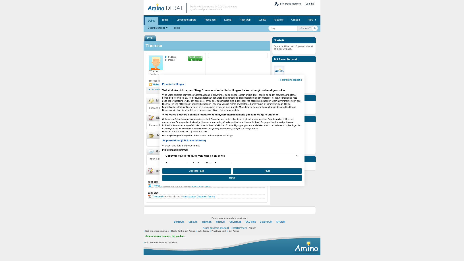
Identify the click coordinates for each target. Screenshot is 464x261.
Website (157, 84)
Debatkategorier (156, 28)
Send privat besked (195, 58)
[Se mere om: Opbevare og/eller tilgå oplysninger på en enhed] (297, 156)
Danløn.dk (179, 222)
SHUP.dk (280, 222)
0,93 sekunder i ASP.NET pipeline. (161, 242)
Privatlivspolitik (219, 231)
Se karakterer (158, 89)
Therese (157, 185)
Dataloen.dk (266, 222)
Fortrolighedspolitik (291, 79)
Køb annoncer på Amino (157, 231)
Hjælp (177, 28)
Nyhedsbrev (203, 231)
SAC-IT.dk (251, 222)
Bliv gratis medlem (290, 3)
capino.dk (207, 222)
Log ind (310, 3)
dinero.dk (220, 222)
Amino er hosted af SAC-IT (216, 228)
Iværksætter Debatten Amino (198, 196)
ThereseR (158, 196)
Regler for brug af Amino (183, 231)
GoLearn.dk (235, 222)
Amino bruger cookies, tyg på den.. (165, 236)
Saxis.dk (192, 222)
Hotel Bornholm (239, 228)
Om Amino (234, 231)
